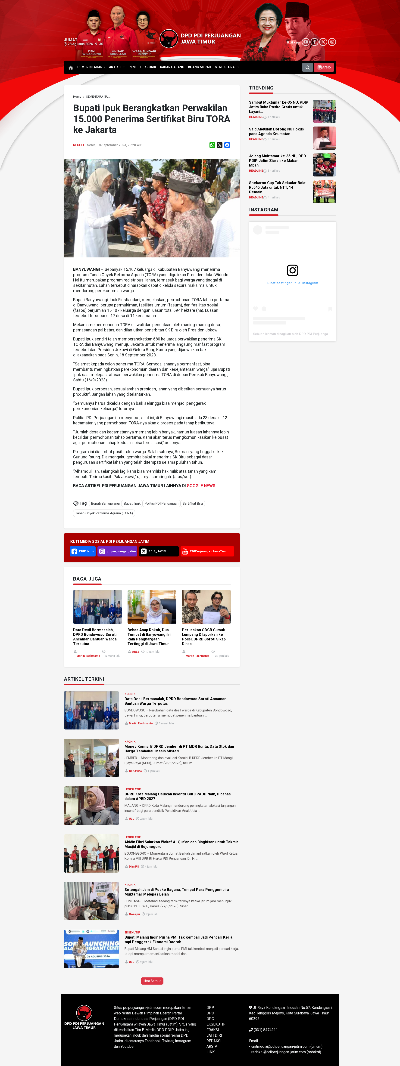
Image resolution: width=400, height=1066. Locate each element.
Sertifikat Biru (193, 503)
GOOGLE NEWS (201, 485)
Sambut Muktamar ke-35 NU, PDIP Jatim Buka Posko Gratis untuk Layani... (278, 107)
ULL (131, 818)
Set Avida (135, 771)
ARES (135, 651)
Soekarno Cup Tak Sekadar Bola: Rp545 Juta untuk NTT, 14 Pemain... (277, 187)
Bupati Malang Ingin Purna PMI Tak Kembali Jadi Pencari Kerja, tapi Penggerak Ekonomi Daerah (179, 939)
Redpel (79, 145)
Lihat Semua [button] (152, 981)
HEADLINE (256, 117)
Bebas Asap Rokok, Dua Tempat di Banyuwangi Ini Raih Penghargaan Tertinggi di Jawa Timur (149, 637)
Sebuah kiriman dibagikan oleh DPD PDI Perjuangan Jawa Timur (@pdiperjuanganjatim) (317, 334)
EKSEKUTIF (132, 932)
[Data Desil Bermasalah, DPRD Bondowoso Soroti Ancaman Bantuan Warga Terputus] (91, 710)
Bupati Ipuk (132, 503)
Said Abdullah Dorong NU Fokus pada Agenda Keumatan (276, 131)
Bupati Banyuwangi (105, 503)
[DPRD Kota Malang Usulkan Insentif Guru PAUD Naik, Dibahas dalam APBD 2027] (91, 805)
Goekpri (134, 914)
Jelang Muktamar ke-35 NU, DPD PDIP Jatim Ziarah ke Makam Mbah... (277, 160)
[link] (152, 208)
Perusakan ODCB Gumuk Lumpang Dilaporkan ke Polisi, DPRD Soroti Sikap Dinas (204, 637)
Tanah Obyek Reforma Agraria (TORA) (104, 513)
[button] (324, 67)
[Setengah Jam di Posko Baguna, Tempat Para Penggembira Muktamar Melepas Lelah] (91, 901)
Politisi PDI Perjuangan (161, 503)
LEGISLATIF (133, 789)
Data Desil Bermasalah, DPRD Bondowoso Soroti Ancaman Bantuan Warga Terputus (95, 637)
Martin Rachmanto (88, 656)
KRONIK (130, 694)
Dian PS (134, 866)
